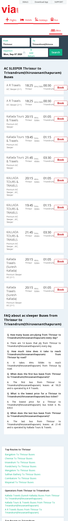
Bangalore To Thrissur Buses (20, 454)
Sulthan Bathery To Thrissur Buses (22, 474)
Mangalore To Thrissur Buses (20, 470)
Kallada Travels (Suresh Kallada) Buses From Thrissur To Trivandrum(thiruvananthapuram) (32, 497)
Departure (7, 50)
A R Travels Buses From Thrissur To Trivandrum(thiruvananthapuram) (23, 511)
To (34, 40)
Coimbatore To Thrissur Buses (20, 478)
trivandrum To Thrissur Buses (20, 462)
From (5, 40)
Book (60, 87)
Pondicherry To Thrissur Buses (20, 466)
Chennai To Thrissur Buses (18, 458)
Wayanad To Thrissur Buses (19, 482)
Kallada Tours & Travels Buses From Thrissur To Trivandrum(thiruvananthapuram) (30, 504)
